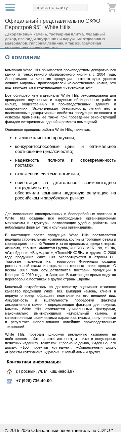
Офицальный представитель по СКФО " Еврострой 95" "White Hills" (54, 24)
